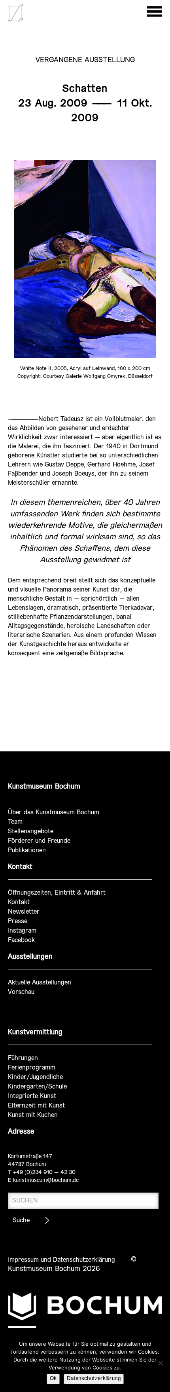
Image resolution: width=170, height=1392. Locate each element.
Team (15, 822)
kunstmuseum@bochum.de (46, 1180)
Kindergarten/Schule (37, 1087)
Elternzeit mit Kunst (36, 1106)
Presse (17, 921)
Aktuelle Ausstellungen (39, 983)
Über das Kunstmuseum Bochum (53, 812)
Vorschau (21, 992)
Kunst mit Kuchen (33, 1115)
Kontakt (19, 902)
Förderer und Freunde (39, 841)
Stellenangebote (30, 831)
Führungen (23, 1058)
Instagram (22, 931)
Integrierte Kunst (32, 1096)
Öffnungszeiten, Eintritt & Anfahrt (57, 893)
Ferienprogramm (31, 1068)
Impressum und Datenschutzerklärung (61, 1260)
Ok (53, 1378)
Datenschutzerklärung (94, 1378)
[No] (160, 1363)
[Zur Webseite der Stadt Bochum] (85, 1310)
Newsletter (24, 912)
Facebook (21, 940)
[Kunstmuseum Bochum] (15, 20)
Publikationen (27, 850)
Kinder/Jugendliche (35, 1077)
